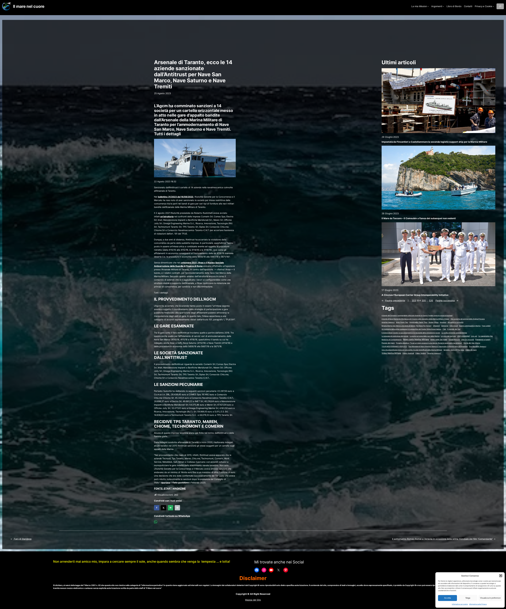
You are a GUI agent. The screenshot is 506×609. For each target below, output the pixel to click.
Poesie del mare (388, 343)
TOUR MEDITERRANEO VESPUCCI (394, 346)
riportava (165, 482)
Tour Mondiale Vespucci (477, 346)
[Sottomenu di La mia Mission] (428, 6)
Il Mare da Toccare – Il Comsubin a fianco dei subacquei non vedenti (419, 218)
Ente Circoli (454, 326)
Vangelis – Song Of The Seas (453, 350)
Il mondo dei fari (453, 329)
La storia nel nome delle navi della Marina (425, 336)
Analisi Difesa (434, 322)
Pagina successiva (447, 300)
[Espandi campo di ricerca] (500, 6)
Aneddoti (443, 322)
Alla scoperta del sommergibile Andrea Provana (468, 319)
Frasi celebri (486, 326)
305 (424, 300)
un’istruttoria (167, 216)
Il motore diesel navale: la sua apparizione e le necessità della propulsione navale (411, 333)
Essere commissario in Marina (469, 326)
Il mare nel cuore (28, 6)
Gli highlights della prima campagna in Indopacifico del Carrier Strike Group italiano (411, 329)
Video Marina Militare (391, 353)
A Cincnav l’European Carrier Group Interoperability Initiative (415, 295)
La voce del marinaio (448, 336)
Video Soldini (420, 353)
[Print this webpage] (177, 507)
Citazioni (436, 326)
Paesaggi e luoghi (482, 339)
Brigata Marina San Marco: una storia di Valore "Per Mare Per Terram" (407, 326)
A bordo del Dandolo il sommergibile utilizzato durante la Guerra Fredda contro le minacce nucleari (417, 315)
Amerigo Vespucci (388, 322)
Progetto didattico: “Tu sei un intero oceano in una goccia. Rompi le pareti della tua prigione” (429, 343)
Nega (468, 598)
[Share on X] (163, 507)
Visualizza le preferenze (490, 598)
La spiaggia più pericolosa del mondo (395, 336)
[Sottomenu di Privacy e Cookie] (493, 6)
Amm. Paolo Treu (402, 322)
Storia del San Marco (471, 343)
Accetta (447, 598)
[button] (500, 575)
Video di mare (471, 350)
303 (414, 300)
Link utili (474, 336)
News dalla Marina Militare (416, 339)
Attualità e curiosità (455, 322)
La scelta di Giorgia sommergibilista (454, 333)
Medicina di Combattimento (392, 340)
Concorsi (444, 326)
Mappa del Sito (253, 600)
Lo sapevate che (485, 336)
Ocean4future (454, 339)
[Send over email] (170, 507)
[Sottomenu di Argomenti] (443, 6)
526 (431, 300)
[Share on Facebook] (156, 507)
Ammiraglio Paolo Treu (418, 322)
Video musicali (408, 353)
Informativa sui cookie (460, 604)
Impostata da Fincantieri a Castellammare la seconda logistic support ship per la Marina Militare (434, 142)
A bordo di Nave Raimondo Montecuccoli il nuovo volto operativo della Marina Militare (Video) (415, 319)
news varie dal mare (438, 339)
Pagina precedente (393, 300)
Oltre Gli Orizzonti (467, 340)
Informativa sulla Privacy (478, 604)
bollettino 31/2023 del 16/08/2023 (175, 196)
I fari (444, 329)
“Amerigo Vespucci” (434, 353)
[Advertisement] (253, 38)
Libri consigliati (463, 336)
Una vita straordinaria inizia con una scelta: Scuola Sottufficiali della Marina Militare (412, 350)
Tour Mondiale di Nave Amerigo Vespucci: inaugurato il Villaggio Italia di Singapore (438, 346)
